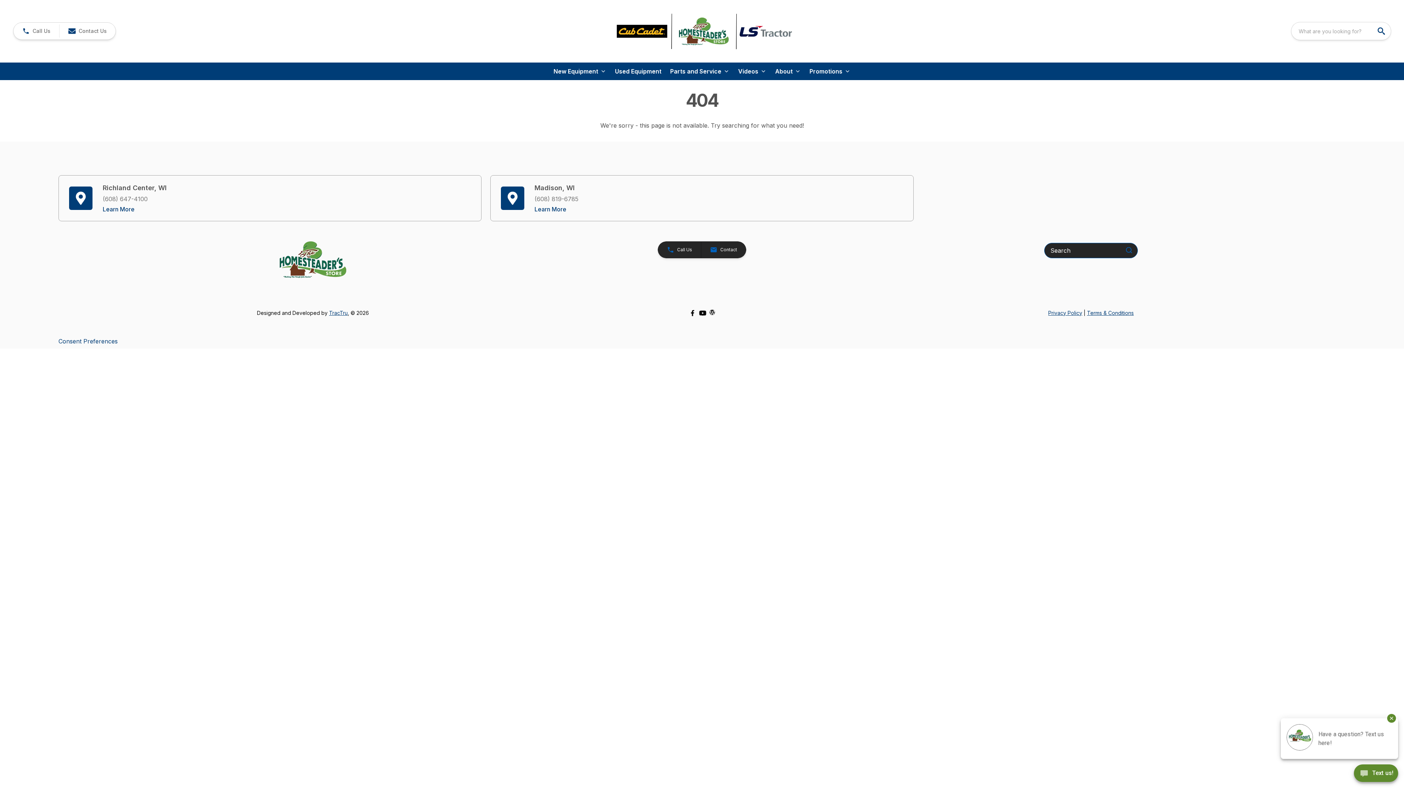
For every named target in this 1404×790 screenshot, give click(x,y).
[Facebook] (692, 313)
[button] (36, 31)
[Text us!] (1376, 774)
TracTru (338, 313)
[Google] (712, 312)
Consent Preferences (88, 341)
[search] (1382, 31)
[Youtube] (702, 313)
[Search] (1129, 250)
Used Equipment (638, 71)
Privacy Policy (1065, 313)
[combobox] (1341, 31)
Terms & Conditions (1110, 313)
